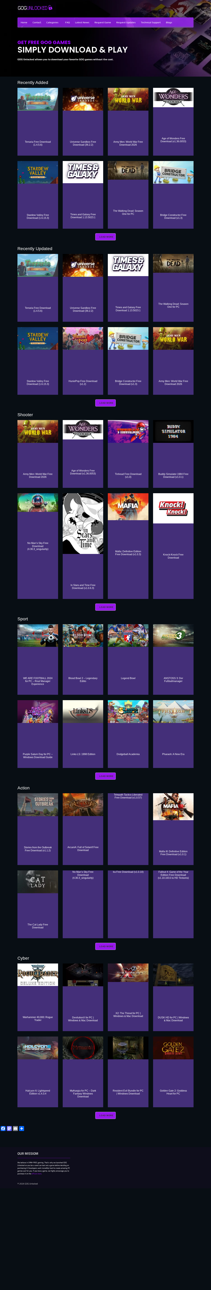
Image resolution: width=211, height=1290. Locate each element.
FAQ (67, 22)
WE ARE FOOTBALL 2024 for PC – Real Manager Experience (38, 681)
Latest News (82, 22)
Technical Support (151, 22)
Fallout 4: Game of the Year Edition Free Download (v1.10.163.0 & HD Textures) (173, 875)
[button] (53, 22)
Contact (37, 22)
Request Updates (126, 22)
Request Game (103, 22)
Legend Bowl (128, 678)
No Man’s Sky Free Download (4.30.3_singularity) (37, 546)
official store (36, 1173)
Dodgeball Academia (128, 754)
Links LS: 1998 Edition (83, 754)
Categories (52, 22)
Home (24, 22)
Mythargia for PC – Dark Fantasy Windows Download (83, 1093)
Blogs (169, 22)
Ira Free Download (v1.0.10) (128, 872)
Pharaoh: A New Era (173, 754)
